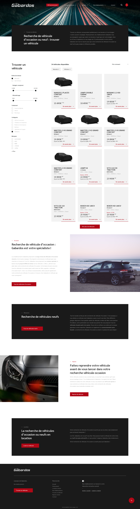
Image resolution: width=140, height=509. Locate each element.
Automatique (18, 80)
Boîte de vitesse (16, 75)
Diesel (16, 110)
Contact (113, 5)
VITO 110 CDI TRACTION (112, 169)
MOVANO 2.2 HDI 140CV (113, 93)
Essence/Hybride (19, 108)
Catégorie (15, 117)
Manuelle (17, 78)
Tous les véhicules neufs (30, 328)
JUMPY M (84, 168)
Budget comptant (18, 85)
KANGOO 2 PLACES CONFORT (61, 93)
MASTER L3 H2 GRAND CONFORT (89, 131)
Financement (55, 486)
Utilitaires (17, 131)
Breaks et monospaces (20, 124)
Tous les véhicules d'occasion (22, 284)
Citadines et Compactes (21, 122)
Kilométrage (16, 95)
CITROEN (17, 146)
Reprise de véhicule (77, 394)
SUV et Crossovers (19, 120)
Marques (14, 136)
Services (84, 5)
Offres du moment (52, 5)
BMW (16, 143)
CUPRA (16, 148)
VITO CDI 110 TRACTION (59, 207)
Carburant (15, 105)
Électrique (17, 112)
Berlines (17, 127)
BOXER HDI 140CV (87, 206)
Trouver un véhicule (69, 5)
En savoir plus (67, 106)
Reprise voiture (56, 494)
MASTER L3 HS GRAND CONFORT (63, 131)
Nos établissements (98, 5)
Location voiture (56, 488)
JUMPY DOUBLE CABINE (86, 93)
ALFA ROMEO (18, 139)
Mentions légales (73, 507)
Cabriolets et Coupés (20, 129)
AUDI (16, 141)
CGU (77, 507)
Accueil (54, 484)
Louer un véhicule (28, 445)
